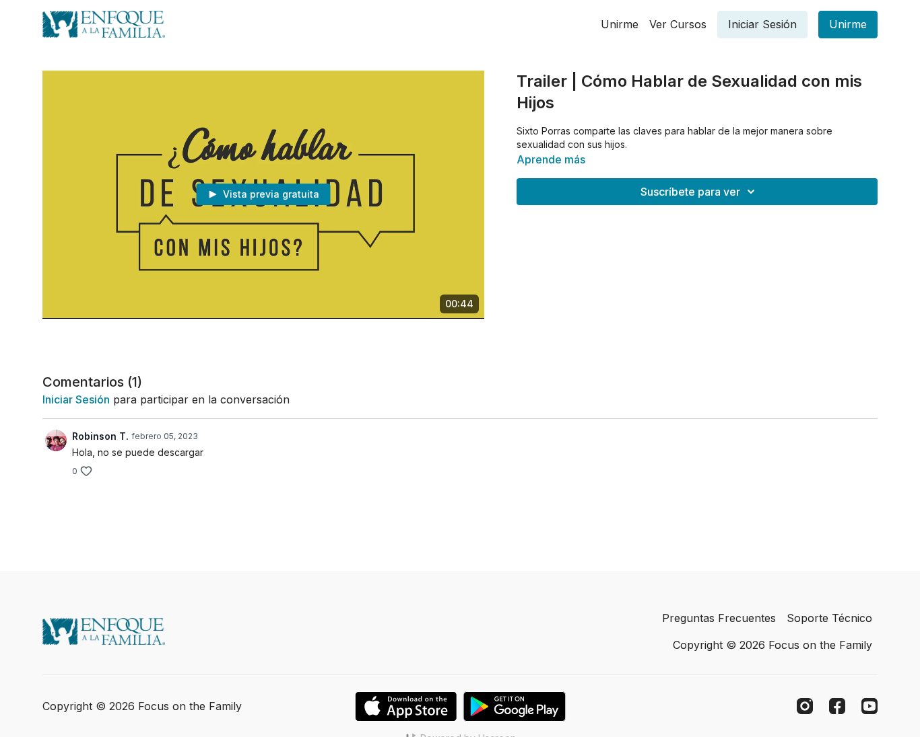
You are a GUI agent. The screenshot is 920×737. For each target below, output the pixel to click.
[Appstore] (405, 706)
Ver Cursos (678, 24)
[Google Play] (514, 706)
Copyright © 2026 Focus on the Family (772, 645)
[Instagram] (805, 706)
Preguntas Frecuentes (719, 618)
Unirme (619, 24)
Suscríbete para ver (690, 191)
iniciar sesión (76, 399)
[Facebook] (837, 706)
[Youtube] (869, 706)
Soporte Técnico (829, 618)
